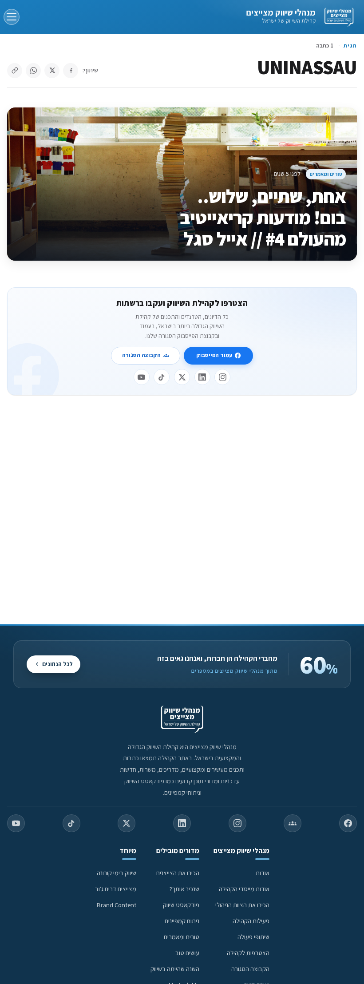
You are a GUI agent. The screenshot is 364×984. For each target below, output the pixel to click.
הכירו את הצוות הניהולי (242, 905)
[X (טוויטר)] (126, 823)
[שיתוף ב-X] (51, 70)
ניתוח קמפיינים (182, 921)
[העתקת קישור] (14, 70)
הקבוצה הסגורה (141, 355)
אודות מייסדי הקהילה (244, 889)
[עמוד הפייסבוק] (348, 823)
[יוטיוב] (142, 377)
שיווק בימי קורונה (116, 873)
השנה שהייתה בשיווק (174, 968)
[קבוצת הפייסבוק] (292, 823)
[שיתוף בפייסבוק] (70, 70)
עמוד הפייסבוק (214, 355)
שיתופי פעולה (253, 936)
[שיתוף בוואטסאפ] (33, 70)
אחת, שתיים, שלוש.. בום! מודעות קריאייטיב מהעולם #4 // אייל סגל (263, 217)
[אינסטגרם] (222, 377)
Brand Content (116, 905)
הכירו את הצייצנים (177, 873)
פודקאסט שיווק (181, 905)
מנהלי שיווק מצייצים (281, 12)
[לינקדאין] (202, 377)
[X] (182, 377)
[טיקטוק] (162, 377)
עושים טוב (187, 952)
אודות (262, 873)
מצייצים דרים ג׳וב (115, 889)
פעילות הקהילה (251, 921)
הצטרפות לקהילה (248, 952)
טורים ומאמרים (325, 174)
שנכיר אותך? (184, 889)
